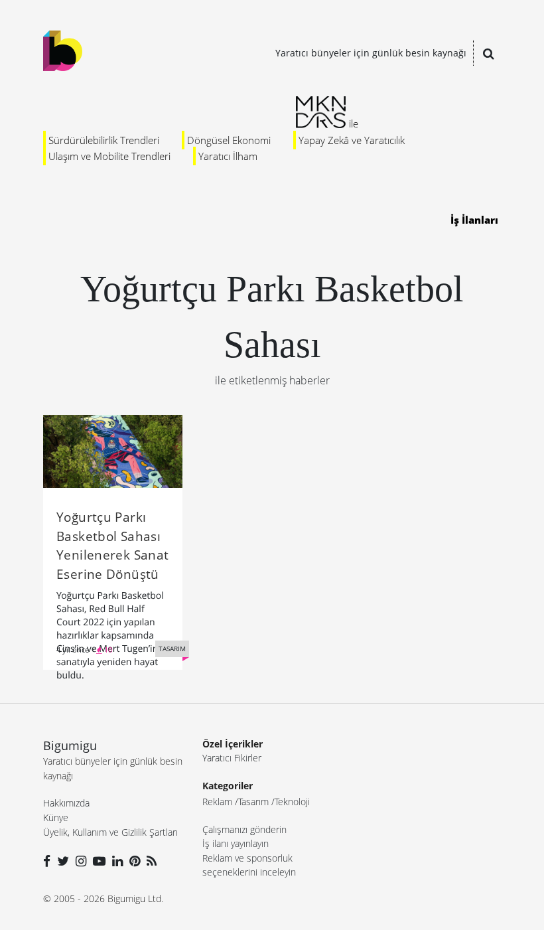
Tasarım (253, 801)
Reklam (217, 801)
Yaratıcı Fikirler (231, 757)
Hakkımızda (66, 803)
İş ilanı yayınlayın (235, 843)
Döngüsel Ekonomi (229, 140)
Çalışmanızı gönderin (244, 829)
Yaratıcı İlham (227, 156)
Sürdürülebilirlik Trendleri (103, 140)
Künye (55, 817)
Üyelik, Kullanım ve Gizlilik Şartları (110, 832)
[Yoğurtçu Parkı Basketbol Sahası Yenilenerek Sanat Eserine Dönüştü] (112, 450)
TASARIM (172, 648)
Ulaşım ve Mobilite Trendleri (109, 156)
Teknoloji (292, 801)
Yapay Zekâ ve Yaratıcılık (352, 140)
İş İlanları (474, 219)
